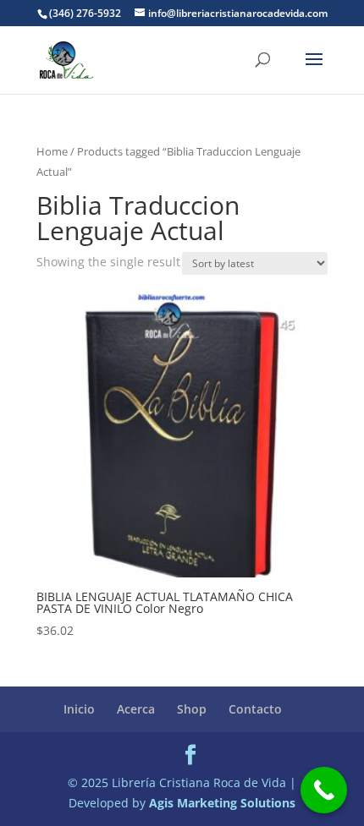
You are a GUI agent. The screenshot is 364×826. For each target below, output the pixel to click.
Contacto (255, 709)
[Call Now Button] (324, 790)
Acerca (136, 709)
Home (52, 151)
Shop (192, 709)
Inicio (79, 709)
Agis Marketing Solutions (222, 803)
